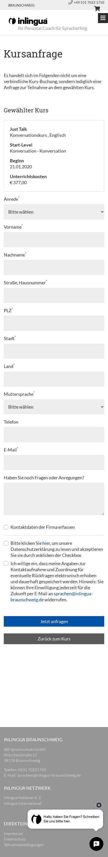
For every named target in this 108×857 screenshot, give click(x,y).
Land (9, 366)
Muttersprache (19, 394)
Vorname (13, 227)
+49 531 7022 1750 (89, 3)
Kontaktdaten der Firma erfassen (43, 527)
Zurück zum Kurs (54, 638)
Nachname (15, 254)
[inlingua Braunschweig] (28, 21)
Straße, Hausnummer (25, 282)
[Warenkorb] (95, 9)
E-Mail (11, 449)
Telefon (11, 422)
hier (46, 543)
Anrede (12, 199)
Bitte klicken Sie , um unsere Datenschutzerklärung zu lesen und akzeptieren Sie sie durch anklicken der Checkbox (57, 549)
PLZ (8, 310)
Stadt (10, 338)
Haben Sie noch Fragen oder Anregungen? (44, 477)
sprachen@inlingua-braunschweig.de (49, 775)
